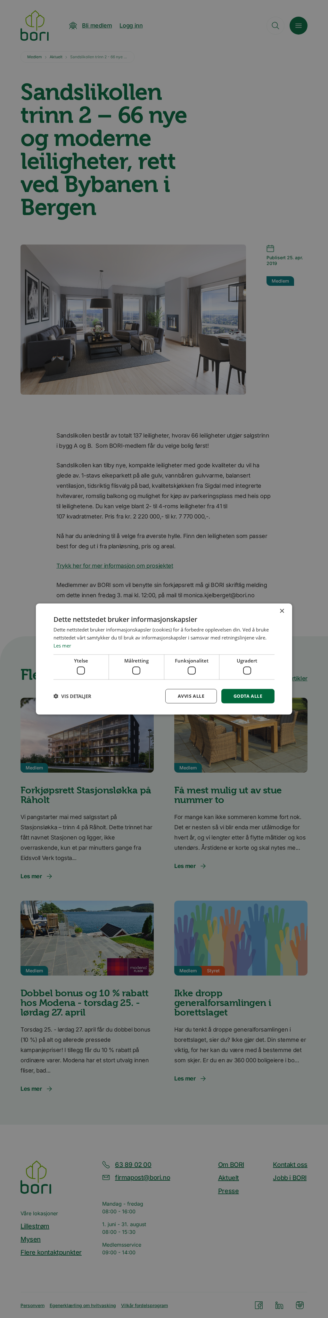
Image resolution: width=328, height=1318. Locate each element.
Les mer (62, 645)
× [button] (281, 611)
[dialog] (164, 659)
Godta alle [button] (248, 696)
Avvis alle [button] (191, 696)
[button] (72, 696)
